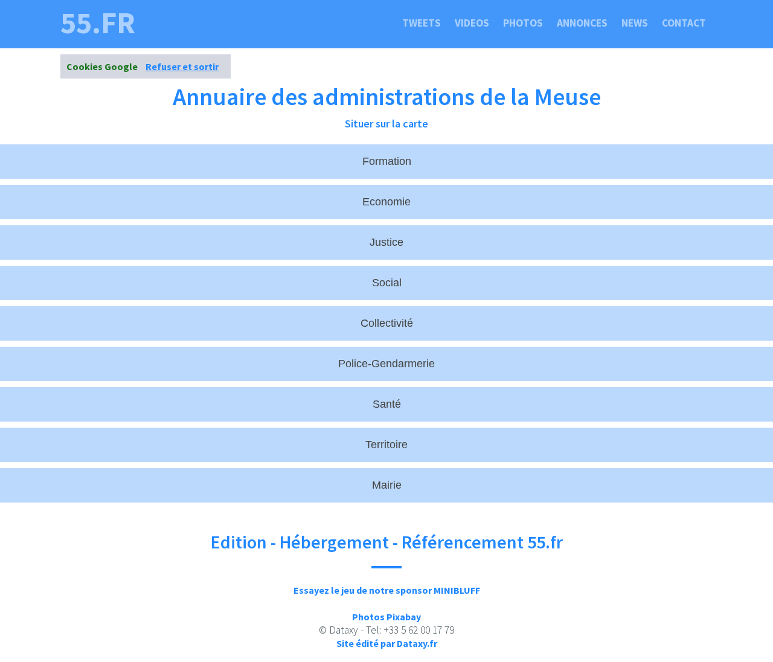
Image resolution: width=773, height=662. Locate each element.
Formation (386, 161)
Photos (523, 23)
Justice (386, 242)
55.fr (97, 23)
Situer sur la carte (386, 123)
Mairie (387, 485)
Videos (472, 23)
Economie (386, 202)
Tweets (421, 23)
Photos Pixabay (386, 617)
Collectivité (387, 323)
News (634, 23)
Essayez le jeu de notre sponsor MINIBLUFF (386, 590)
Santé (387, 404)
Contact (684, 23)
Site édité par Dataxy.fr (386, 643)
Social (387, 283)
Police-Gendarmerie (386, 364)
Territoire (386, 445)
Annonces (582, 23)
